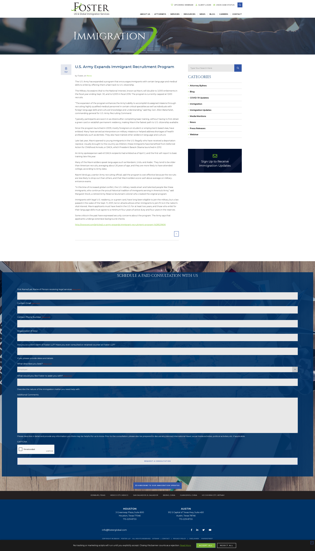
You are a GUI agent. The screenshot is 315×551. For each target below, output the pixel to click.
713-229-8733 (129, 519)
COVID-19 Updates (199, 98)
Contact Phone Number (33, 317)
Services (175, 14)
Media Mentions (198, 116)
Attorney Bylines (198, 85)
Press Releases (197, 128)
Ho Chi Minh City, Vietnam (213, 495)
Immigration (196, 104)
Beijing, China (169, 495)
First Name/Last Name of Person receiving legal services (49, 289)
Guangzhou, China (188, 495)
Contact (237, 14)
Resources (189, 14)
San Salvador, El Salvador (145, 495)
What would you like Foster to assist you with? (44, 376)
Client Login (204, 5)
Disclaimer (194, 538)
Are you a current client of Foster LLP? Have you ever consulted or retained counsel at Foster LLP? (66, 345)
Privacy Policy (179, 538)
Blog (212, 14)
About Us (145, 14)
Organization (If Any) (27, 331)
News (202, 14)
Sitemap (155, 538)
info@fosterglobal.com (114, 530)
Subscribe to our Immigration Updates (158, 485)
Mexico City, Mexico (119, 495)
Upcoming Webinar (183, 5)
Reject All (226, 545)
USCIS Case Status (225, 5)
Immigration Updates (200, 110)
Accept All (206, 545)
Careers (223, 14)
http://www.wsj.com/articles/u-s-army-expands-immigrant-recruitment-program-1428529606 (120, 224)
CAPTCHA (22, 442)
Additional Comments (28, 395)
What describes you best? (34, 364)
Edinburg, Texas (98, 495)
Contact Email (28, 303)
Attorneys (160, 14)
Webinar (194, 134)
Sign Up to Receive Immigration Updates (215, 163)
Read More (185, 545)
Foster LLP (126, 538)
